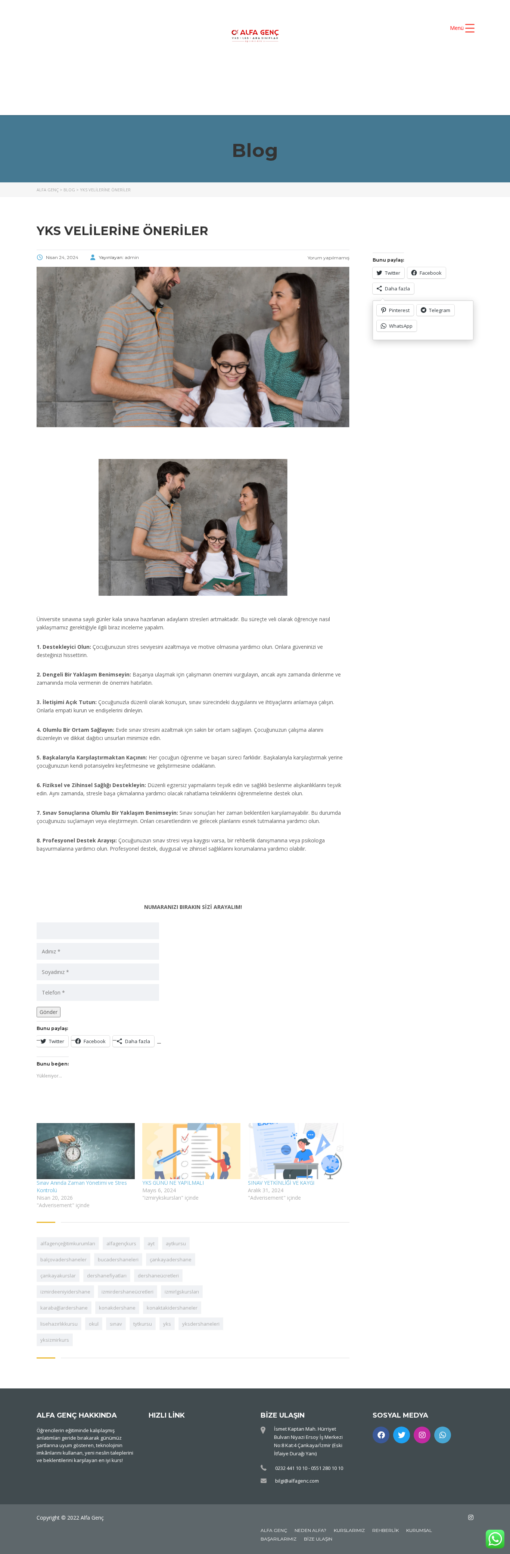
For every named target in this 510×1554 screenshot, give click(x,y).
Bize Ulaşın (318, 1539)
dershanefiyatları (107, 1275)
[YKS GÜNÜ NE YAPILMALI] (191, 1151)
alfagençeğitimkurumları (67, 1243)
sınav (116, 1323)
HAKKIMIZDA (197, 72)
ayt (151, 1243)
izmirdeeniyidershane (65, 1291)
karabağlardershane (64, 1307)
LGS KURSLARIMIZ (133, 85)
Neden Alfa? (310, 1530)
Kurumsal (419, 1530)
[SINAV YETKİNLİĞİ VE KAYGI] (297, 1151)
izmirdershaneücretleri (127, 1291)
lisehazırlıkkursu (59, 1323)
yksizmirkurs (54, 1339)
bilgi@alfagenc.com (297, 1480)
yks (167, 1323)
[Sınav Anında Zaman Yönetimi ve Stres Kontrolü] (86, 1151)
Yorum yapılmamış (328, 257)
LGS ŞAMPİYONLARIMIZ (231, 85)
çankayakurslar (58, 1275)
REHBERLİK (317, 85)
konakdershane (117, 1307)
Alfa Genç (274, 1530)
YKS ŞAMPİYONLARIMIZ (368, 72)
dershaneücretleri (158, 1275)
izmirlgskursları (182, 1291)
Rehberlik (385, 1530)
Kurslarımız (349, 1530)
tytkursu (142, 1323)
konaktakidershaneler (172, 1307)
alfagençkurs (121, 1243)
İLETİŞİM (377, 85)
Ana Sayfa (133, 72)
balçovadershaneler (63, 1259)
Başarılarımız (278, 1539)
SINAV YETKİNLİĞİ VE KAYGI (281, 1182)
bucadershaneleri (118, 1259)
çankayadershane (171, 1259)
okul (94, 1323)
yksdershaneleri (201, 1323)
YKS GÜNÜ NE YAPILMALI (173, 1182)
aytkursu (176, 1243)
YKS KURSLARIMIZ (273, 72)
